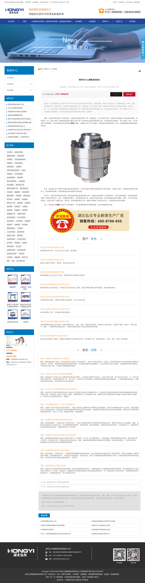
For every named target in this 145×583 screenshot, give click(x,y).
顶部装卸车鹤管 (38, 21)
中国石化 (85, 580)
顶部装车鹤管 (21, 214)
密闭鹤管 (20, 177)
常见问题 (10, 90)
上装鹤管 (121, 2)
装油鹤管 (17, 199)
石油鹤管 (9, 159)
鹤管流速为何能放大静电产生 (101, 534)
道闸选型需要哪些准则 (15, 115)
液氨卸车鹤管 (11, 156)
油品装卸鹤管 (11, 177)
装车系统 (9, 199)
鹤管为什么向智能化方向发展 (101, 525)
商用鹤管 (27, 221)
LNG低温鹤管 (18, 174)
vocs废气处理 (21, 239)
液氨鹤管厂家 (11, 214)
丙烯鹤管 (9, 174)
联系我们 (132, 21)
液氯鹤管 (20, 203)
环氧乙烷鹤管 (18, 163)
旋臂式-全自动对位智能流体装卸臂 (13, 306)
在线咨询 (116, 94)
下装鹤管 (20, 228)
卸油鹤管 (25, 199)
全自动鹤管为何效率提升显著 (17, 133)
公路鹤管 (18, 166)
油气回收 (9, 243)
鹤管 (61, 2)
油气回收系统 (11, 217)
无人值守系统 (21, 217)
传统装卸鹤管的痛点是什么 (16, 126)
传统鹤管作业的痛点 (48, 529)
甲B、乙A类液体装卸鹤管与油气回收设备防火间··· (57, 534)
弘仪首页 (11, 21)
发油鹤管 (9, 206)
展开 (143, 49)
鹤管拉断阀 (10, 195)
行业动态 (10, 84)
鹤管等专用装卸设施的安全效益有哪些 (53, 525)
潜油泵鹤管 (20, 156)
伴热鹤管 (18, 195)
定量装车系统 (11, 250)
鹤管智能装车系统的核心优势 (101, 529)
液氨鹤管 (17, 257)
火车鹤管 (9, 257)
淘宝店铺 (129, 2)
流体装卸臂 (10, 166)
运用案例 (92, 21)
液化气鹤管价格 (11, 181)
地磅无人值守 (11, 235)
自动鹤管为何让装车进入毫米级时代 (19, 130)
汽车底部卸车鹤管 (19, 159)
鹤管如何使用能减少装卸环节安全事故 (103, 521)
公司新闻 (10, 78)
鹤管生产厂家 (11, 203)
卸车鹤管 (17, 243)
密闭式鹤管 (10, 221)
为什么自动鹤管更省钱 (15, 108)
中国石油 (78, 580)
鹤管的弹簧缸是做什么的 (16, 104)
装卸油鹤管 (25, 192)
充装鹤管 (17, 206)
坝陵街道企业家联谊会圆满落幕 (58, 487)
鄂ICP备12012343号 (96, 571)
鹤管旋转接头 (11, 228)
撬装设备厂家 (20, 185)
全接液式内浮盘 (12, 322)
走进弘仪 (119, 21)
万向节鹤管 (19, 221)
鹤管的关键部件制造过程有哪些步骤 (19, 122)
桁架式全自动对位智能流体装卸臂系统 (25, 306)
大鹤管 (23, 170)
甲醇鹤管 (9, 163)
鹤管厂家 (25, 257)
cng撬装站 (22, 181)
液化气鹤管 (20, 232)
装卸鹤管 (9, 210)
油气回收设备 (21, 261)
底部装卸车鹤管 (52, 21)
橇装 (8, 261)
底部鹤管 (25, 210)
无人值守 (18, 246)
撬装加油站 (26, 195)
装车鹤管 (25, 224)
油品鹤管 (27, 203)
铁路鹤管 (17, 210)
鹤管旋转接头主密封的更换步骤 (58, 482)
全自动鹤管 (10, 185)
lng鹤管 (24, 243)
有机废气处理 (11, 239)
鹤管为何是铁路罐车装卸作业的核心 (19, 119)
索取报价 (129, 94)
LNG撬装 (9, 192)
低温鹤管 (17, 224)
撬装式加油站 (24, 188)
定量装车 (9, 224)
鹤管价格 (20, 235)
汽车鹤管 (21, 253)
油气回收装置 (21, 250)
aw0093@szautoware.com (19, 359)
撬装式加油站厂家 (12, 188)
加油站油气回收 (11, 253)
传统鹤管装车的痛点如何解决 (17, 111)
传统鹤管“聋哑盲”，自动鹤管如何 (18, 137)
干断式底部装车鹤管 (13, 170)
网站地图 (137, 2)
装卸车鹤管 (10, 246)
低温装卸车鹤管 (65, 21)
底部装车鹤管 (18, 152)
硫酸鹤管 (17, 192)
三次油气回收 (11, 232)
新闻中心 (105, 21)
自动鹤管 (78, 21)
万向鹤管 (9, 152)
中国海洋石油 (70, 580)
